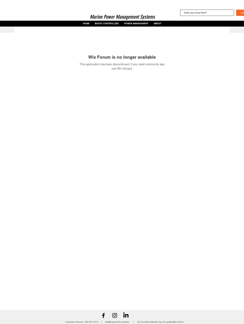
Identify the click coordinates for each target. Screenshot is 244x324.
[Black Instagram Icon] (114, 315)
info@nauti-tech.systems (117, 321)
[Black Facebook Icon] (103, 315)
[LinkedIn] (126, 315)
